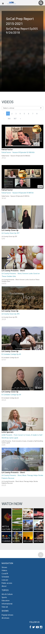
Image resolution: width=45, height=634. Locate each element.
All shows (5, 618)
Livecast (5, 580)
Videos (4, 570)
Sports (4, 597)
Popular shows (7, 615)
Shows (4, 567)
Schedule (5, 577)
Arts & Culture (7, 594)
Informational (7, 604)
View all (5, 607)
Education (6, 600)
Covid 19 (5, 573)
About (4, 586)
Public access (7, 583)
